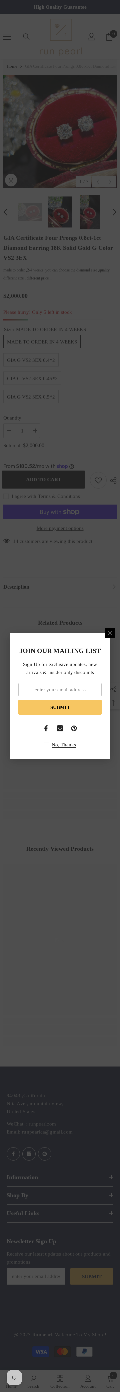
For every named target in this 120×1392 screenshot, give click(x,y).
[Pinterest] (74, 728)
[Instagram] (60, 728)
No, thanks (64, 744)
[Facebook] (46, 728)
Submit (60, 707)
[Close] (110, 633)
